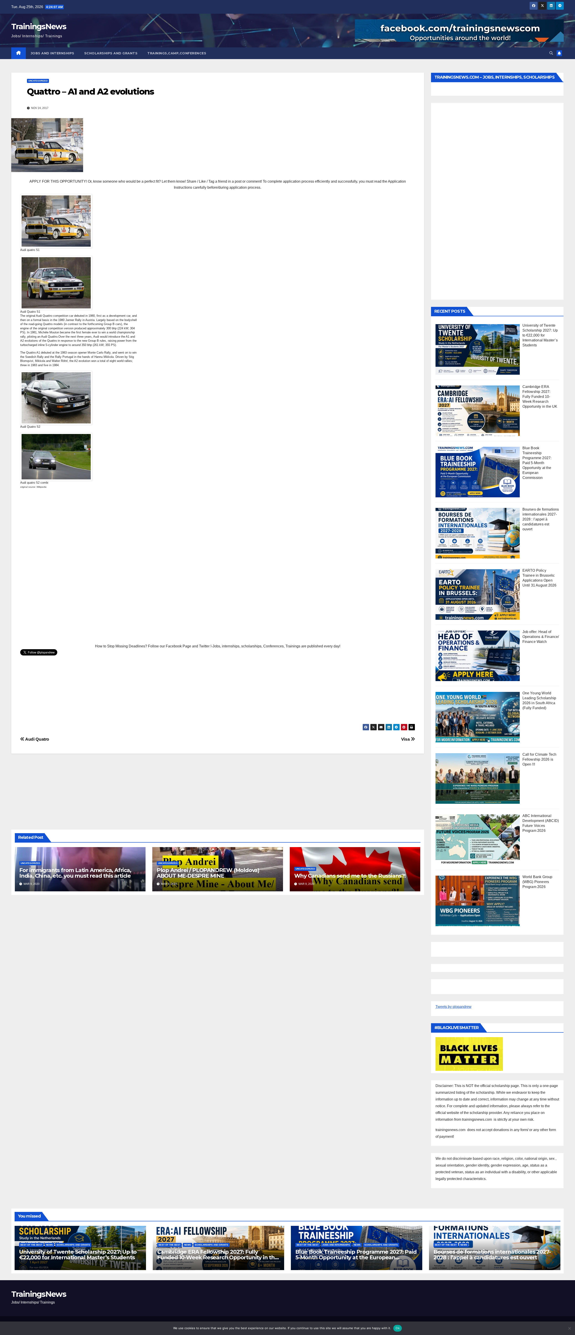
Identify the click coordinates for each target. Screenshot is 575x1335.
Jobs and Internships (52, 53)
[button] (551, 53)
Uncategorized (38, 81)
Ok (398, 1328)
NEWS (49, 1245)
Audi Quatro (36, 739)
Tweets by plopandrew (453, 1007)
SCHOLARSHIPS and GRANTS (111, 53)
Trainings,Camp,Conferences (176, 53)
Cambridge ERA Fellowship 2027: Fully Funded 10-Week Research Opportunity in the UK (217, 1257)
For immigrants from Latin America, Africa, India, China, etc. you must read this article (75, 873)
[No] (569, 1328)
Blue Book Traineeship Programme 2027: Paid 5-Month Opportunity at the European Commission (356, 1257)
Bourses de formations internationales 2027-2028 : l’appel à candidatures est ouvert (492, 1255)
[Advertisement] (155, 566)
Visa (406, 739)
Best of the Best (31, 1245)
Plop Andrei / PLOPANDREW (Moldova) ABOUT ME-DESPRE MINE (208, 873)
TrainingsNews (38, 26)
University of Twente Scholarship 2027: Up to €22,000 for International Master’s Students (78, 1255)
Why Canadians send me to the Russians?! (350, 875)
